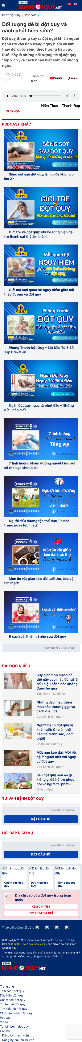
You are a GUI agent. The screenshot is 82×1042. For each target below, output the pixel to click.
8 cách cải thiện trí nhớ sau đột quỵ (37, 636)
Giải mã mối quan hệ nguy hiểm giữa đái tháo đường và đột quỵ (39, 292)
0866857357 (18, 943)
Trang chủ (7, 986)
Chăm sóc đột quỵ (49, 744)
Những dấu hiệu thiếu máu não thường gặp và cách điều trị (56, 706)
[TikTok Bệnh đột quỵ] (73, 79)
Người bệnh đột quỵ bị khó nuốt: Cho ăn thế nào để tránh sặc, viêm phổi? (55, 732)
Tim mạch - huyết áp (51, 693)
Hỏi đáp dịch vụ (17, 833)
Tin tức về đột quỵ (12, 1004)
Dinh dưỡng (45, 789)
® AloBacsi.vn (35, 943)
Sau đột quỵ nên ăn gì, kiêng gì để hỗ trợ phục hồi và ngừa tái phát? (55, 779)
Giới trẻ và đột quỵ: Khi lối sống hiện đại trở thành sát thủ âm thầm (38, 234)
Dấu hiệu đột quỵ (12, 995)
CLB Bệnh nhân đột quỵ (16, 1013)
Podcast (5, 1017)
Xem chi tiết (41, 906)
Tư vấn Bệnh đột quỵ (23, 798)
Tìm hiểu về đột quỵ (13, 1008)
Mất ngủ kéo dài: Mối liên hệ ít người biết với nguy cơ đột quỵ (57, 756)
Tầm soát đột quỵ (12, 991)
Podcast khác (16, 124)
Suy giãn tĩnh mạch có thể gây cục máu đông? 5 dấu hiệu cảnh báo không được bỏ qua (57, 681)
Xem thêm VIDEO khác (59, 648)
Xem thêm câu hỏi (62, 810)
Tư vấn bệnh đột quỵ (14, 1026)
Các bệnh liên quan (50, 716)
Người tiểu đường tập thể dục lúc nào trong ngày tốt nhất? (36, 523)
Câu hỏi (5, 1031)
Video (4, 1022)
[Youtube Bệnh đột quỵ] (56, 79)
